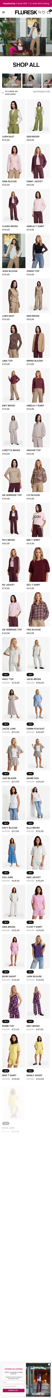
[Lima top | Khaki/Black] (13, 340)
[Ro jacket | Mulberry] (13, 564)
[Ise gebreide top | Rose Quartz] (13, 609)
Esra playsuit (10, 1174)
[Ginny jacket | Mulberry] (38, 161)
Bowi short (9, 976)
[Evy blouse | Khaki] (13, 1348)
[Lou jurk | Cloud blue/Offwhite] (13, 852)
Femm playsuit (35, 728)
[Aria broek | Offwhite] (13, 902)
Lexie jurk (8, 1125)
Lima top (7, 360)
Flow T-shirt (34, 927)
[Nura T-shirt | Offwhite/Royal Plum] (38, 1100)
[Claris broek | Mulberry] (13, 206)
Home (4, 21)
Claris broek (10, 226)
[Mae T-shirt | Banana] (13, 1050)
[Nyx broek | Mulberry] (13, 520)
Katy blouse (9, 827)
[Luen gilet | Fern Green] (13, 116)
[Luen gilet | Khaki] (13, 295)
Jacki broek (34, 679)
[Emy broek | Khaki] (13, 385)
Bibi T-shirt (33, 540)
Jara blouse (34, 976)
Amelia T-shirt (35, 226)
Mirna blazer (35, 360)
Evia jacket (34, 1174)
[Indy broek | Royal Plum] (38, 1001)
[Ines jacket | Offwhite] (38, 852)
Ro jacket (8, 584)
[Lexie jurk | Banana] (13, 1100)
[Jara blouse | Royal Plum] (38, 951)
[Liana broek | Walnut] (13, 1249)
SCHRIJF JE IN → (13, 1390)
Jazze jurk (9, 728)
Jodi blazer (9, 778)
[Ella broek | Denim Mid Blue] (38, 803)
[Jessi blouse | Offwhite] (13, 251)
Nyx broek (8, 540)
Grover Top (34, 450)
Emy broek (8, 405)
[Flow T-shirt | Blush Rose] (38, 902)
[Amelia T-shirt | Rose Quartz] (38, 206)
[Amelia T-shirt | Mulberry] (38, 385)
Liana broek (9, 1273)
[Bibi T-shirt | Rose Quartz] (38, 520)
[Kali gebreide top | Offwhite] (13, 1199)
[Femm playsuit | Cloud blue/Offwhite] (38, 704)
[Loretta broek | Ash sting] (13, 430)
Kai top (31, 1273)
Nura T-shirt (34, 1125)
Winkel (13, 21)
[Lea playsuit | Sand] (38, 1298)
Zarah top (33, 271)
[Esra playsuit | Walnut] (13, 1149)
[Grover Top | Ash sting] (38, 430)
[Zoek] (39, 12)
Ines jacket (34, 877)
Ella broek (33, 827)
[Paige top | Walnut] (38, 1199)
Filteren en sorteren (11, 92)
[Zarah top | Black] (38, 251)
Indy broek (33, 1026)
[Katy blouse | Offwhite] (13, 803)
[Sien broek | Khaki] (38, 295)
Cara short (9, 1323)
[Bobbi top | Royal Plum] (13, 1001)
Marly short (34, 1075)
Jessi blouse (9, 271)
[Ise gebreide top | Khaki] (13, 475)
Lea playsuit (34, 1323)
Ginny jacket (35, 181)
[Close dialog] (49, 1364)
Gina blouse (9, 181)
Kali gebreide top (12, 1224)
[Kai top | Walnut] (38, 1249)
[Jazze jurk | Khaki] (13, 704)
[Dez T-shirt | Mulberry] (38, 564)
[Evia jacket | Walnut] (38, 1149)
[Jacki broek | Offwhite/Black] (38, 654)
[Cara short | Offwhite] (13, 1298)
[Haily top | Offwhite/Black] (13, 654)
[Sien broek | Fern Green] (38, 116)
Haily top (8, 679)
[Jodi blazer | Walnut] (13, 753)
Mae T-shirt (9, 1075)
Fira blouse (34, 629)
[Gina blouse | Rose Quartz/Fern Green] (13, 161)
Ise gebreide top (12, 495)
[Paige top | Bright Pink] (38, 1348)
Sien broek (33, 136)
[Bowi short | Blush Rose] (13, 951)
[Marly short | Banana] (38, 1050)
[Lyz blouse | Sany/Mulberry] (38, 475)
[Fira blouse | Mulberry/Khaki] (38, 609)
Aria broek (8, 927)
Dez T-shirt (33, 584)
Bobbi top (8, 1026)
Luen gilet (8, 136)
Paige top (32, 1224)
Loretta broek (11, 450)
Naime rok (33, 778)
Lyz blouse (33, 495)
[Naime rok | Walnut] (38, 753)
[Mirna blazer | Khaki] (38, 340)
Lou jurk (7, 877)
